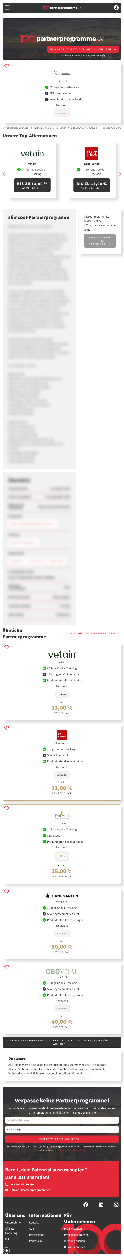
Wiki (7, 1239)
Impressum (36, 1241)
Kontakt (34, 1222)
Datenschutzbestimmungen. (72, 1150)
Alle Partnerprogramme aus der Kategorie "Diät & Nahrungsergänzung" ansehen (62, 1042)
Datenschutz (36, 1235)
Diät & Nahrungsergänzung (84, 127)
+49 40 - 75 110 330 (22, 1184)
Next (119, 174)
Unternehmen (13, 1222)
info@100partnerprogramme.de (31, 1190)
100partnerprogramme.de (15, 127)
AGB (31, 1228)
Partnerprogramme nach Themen (50, 127)
